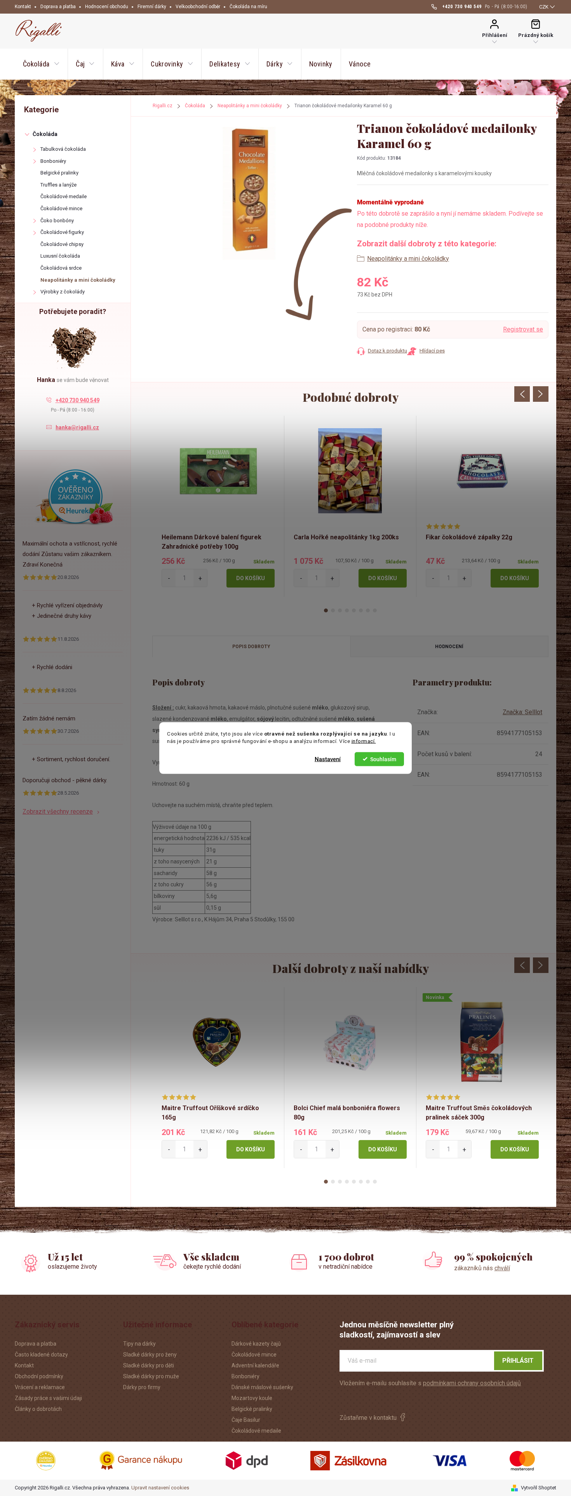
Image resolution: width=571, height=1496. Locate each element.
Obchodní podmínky (39, 1376)
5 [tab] (354, 610)
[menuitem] (41, 64)
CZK (543, 7)
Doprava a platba (58, 6)
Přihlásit (518, 1360)
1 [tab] (326, 610)
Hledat (371, 31)
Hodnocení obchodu (106, 6)
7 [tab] (368, 610)
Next (540, 394)
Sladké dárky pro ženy (150, 1354)
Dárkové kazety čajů (256, 1344)
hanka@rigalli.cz (77, 427)
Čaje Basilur (246, 1420)
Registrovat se (523, 329)
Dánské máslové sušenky (262, 1387)
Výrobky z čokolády (62, 292)
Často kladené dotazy (41, 1354)
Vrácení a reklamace (40, 1387)
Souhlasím (383, 759)
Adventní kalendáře (255, 1365)
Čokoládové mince (61, 208)
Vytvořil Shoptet (538, 1488)
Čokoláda (45, 134)
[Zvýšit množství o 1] (200, 578)
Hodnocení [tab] (449, 646)
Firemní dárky (152, 6)
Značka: (522, 712)
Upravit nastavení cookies (160, 1488)
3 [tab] (340, 610)
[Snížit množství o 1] (169, 578)
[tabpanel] (218, 506)
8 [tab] (375, 610)
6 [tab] (361, 610)
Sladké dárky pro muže (151, 1376)
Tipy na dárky (139, 1344)
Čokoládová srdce (61, 268)
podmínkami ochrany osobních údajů (472, 1383)
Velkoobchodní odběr (198, 6)
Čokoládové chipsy (62, 244)
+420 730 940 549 (77, 400)
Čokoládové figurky (62, 232)
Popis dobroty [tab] (251, 646)
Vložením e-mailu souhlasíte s (430, 1383)
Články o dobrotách (38, 1409)
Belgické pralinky (59, 173)
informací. (364, 741)
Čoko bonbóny (57, 220)
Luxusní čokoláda (60, 256)
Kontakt (23, 6)
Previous (522, 394)
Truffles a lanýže (58, 185)
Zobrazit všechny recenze (58, 811)
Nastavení (328, 758)
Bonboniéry (53, 161)
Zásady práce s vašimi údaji (48, 1398)
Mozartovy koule (252, 1398)
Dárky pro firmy (141, 1387)
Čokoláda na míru (248, 6)
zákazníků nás (482, 1268)
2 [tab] (333, 610)
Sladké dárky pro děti (148, 1365)
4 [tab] (347, 610)
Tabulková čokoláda (63, 149)
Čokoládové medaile (63, 196)
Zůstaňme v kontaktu (368, 1417)
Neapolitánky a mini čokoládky (77, 280)
